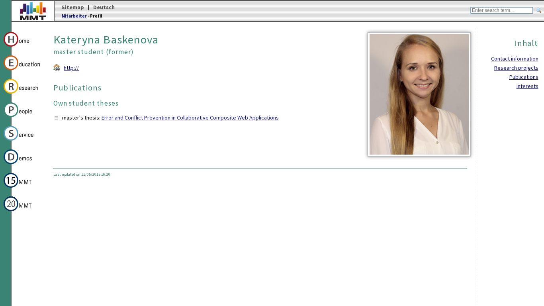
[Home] (23, 47)
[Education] (23, 71)
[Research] (23, 94)
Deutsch (104, 7)
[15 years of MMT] (23, 188)
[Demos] (23, 165)
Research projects (516, 67)
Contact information (514, 58)
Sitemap (72, 7)
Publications (523, 76)
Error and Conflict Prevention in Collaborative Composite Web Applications (190, 117)
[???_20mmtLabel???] (23, 212)
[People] (23, 118)
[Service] (23, 141)
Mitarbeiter (74, 16)
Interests (527, 86)
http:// (71, 67)
